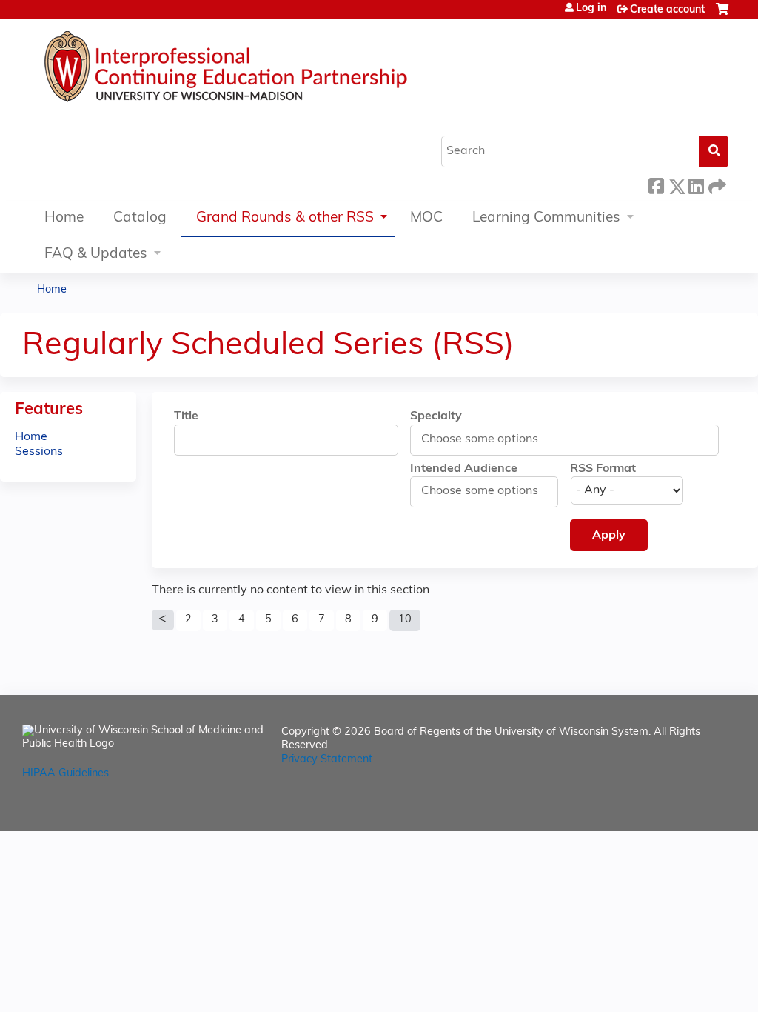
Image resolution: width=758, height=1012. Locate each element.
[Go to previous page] (163, 620)
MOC (426, 218)
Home (64, 218)
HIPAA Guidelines (65, 773)
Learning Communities (546, 218)
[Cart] (722, 15)
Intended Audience (463, 469)
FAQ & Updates (95, 254)
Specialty (436, 416)
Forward (715, 182)
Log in (591, 9)
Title (186, 416)
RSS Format (603, 469)
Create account (667, 10)
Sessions (39, 452)
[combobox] (487, 439)
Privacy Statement (326, 759)
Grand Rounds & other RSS (285, 218)
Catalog (140, 218)
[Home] (270, 70)
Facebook (655, 184)
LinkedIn (695, 182)
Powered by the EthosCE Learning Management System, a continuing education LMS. (683, 807)
